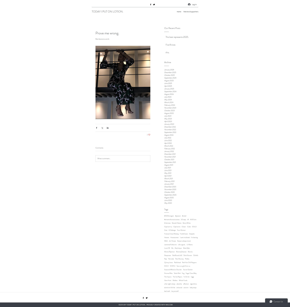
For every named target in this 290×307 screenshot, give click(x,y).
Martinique (178, 248)
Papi (165, 259)
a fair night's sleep (169, 284)
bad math (167, 291)
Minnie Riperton (169, 252)
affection (186, 284)
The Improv (168, 277)
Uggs (192, 277)
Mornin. (190, 252)
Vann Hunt (167, 280)
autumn (186, 287)
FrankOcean (184, 234)
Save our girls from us (183, 266)
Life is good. (181, 245)
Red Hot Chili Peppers (189, 262)
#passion (178, 216)
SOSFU (172, 266)
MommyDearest (181, 252)
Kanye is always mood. (184, 241)
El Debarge (172, 230)
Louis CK (167, 248)
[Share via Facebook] (96, 128)
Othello (195, 255)
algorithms (193, 284)
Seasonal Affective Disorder (173, 270)
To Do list (187, 277)
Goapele (192, 234)
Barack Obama (176, 223)
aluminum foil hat (169, 287)
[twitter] (154, 4)
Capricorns (176, 227)
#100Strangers (169, 216)
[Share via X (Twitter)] (102, 128)
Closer (184, 227)
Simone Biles (168, 273)
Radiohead (177, 262)
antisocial (179, 287)
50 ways (183, 219)
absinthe (179, 284)
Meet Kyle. (186, 248)
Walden (175, 280)
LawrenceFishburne (170, 245)
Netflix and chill (177, 255)
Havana (166, 237)
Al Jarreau (167, 223)
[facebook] (151, 4)
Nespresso (167, 255)
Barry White (187, 223)
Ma (172, 248)
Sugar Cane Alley (191, 273)
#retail (184, 216)
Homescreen (174, 237)
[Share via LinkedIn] (108, 128)
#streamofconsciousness (172, 219)
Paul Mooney (179, 259)
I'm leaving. (194, 237)
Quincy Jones (168, 262)
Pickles (187, 259)
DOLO (194, 227)
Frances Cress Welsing (171, 234)
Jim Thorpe (172, 241)
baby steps (193, 287)
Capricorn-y (168, 227)
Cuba (189, 227)
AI (188, 219)
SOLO (166, 266)
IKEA (166, 241)
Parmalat (171, 259)
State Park (177, 273)
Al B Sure (193, 219)
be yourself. (175, 291)
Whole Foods (183, 280)
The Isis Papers (177, 277)
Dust (165, 230)
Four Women (181, 230)
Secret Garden (188, 270)
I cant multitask (185, 237)
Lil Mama (189, 245)
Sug (183, 273)
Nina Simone (188, 255)
